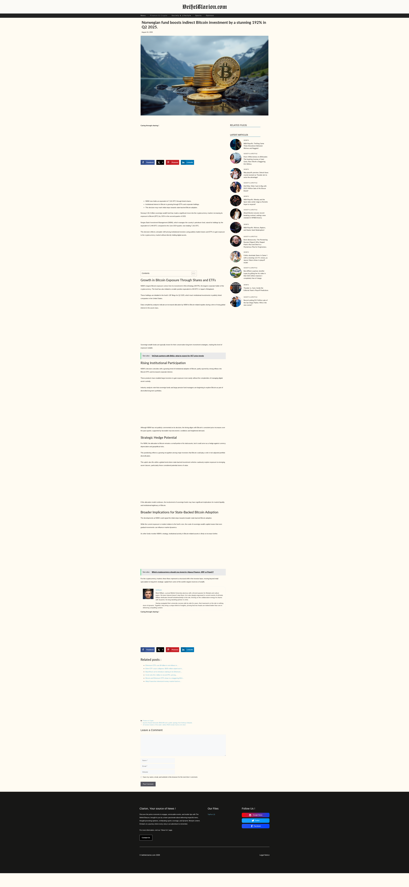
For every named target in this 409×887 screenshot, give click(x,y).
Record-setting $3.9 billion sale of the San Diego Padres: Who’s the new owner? (256, 303)
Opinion (210, 15)
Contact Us (146, 838)
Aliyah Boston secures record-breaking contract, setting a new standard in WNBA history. (255, 215)
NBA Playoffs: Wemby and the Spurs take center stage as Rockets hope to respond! (256, 202)
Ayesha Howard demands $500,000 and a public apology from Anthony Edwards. (167, 723)
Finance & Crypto (158, 15)
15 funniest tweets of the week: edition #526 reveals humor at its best (164, 725)
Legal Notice (264, 855)
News (143, 15)
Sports (198, 15)
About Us (164, 830)
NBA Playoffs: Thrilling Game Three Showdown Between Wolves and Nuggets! (254, 146)
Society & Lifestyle (181, 15)
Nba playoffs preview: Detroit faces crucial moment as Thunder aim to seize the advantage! (256, 175)
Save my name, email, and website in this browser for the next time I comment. (170, 777)
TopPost (211, 814)
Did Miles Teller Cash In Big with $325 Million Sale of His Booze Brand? (255, 188)
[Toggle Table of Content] (192, 273)
